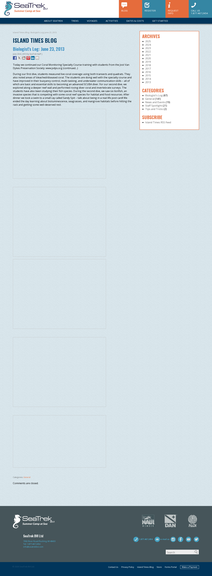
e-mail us (164, 539)
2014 (148, 79)
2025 (148, 41)
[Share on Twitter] (19, 58)
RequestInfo (173, 11)
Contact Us (113, 567)
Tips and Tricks (154, 109)
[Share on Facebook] (15, 58)
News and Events (155, 102)
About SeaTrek (53, 20)
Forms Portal (171, 567)
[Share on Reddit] (24, 58)
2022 (148, 51)
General (26, 477)
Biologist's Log (154, 95)
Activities (112, 20)
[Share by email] (37, 58)
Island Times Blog (21, 32)
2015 (148, 75)
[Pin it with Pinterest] (28, 58)
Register (150, 10)
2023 (148, 48)
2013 (148, 82)
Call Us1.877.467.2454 (199, 11)
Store (159, 567)
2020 (148, 58)
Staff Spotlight (153, 105)
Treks (75, 20)
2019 (148, 62)
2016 (148, 72)
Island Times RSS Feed (158, 122)
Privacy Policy (127, 567)
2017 (148, 68)
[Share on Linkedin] (33, 58)
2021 (148, 55)
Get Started (160, 20)
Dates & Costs (135, 20)
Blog (124, 10)
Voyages (92, 20)
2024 (148, 44)
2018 (148, 65)
